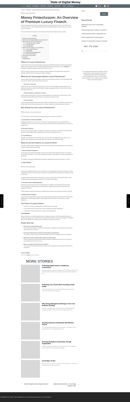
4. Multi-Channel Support (29, 53)
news (89, 76)
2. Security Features (28, 44)
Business (35, 6)
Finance (50, 6)
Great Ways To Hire (48, 361)
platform (66, 66)
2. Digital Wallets (27, 50)
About (28, 6)
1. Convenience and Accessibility (31, 43)
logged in (29, 255)
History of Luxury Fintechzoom (29, 38)
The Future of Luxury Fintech (29, 55)
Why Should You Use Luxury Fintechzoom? (32, 41)
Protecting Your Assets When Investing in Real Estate (94, 41)
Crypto (43, 6)
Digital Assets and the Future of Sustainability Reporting (92, 25)
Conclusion (25, 57)
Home (23, 6)
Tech (64, 6)
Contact (71, 6)
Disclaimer (48, 397)
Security (58, 6)
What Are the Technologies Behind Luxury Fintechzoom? (35, 39)
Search (83, 10)
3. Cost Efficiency (28, 46)
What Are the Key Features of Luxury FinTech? (32, 47)
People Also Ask (26, 58)
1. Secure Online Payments (30, 49)
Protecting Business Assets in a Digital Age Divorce (94, 33)
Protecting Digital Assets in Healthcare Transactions (94, 30)
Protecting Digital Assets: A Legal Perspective (92, 37)
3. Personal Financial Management (31, 52)
